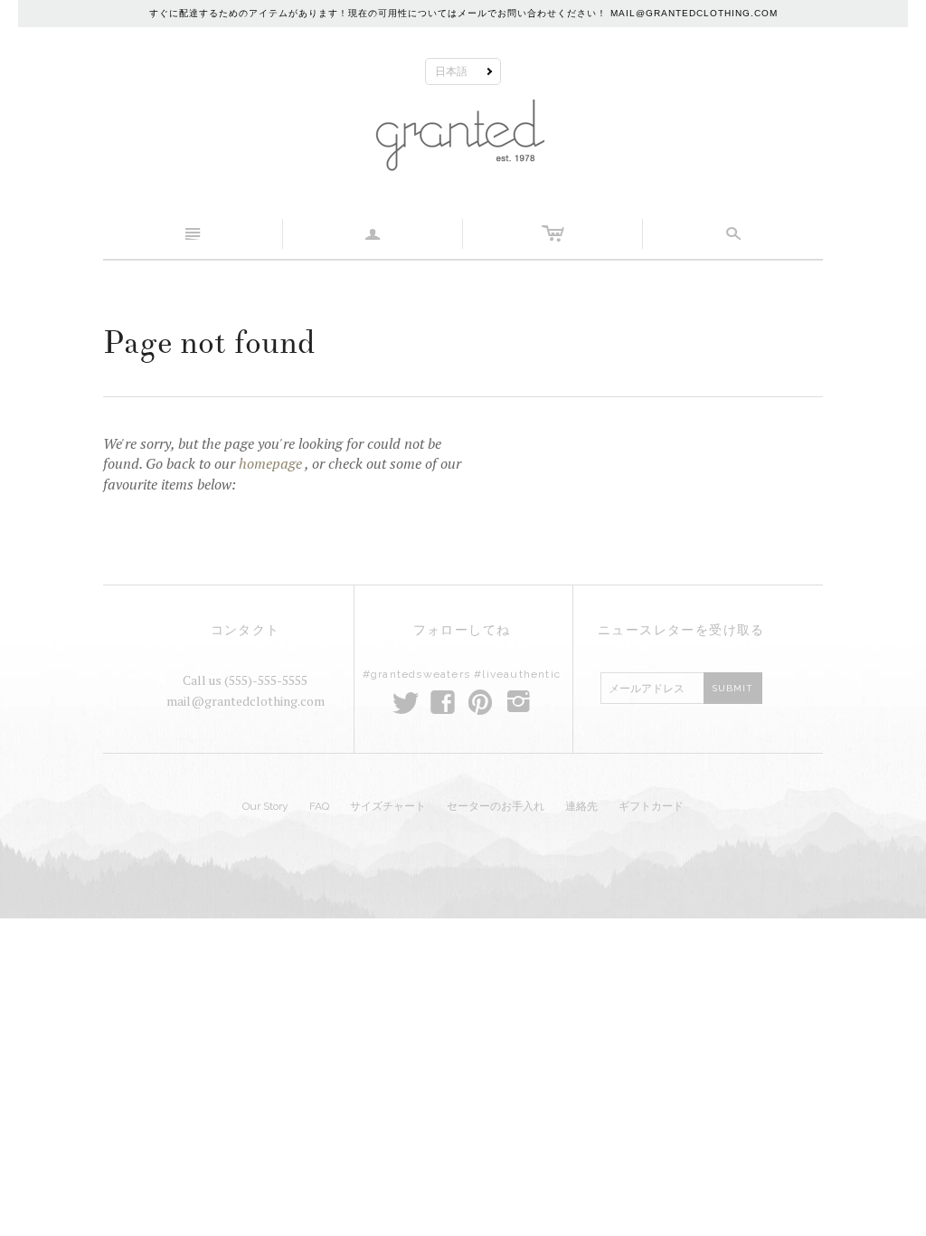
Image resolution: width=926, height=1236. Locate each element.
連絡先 (581, 806)
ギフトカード (651, 806)
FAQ (319, 806)
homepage (270, 463)
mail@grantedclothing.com (245, 700)
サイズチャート (388, 806)
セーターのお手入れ (495, 806)
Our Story (265, 806)
